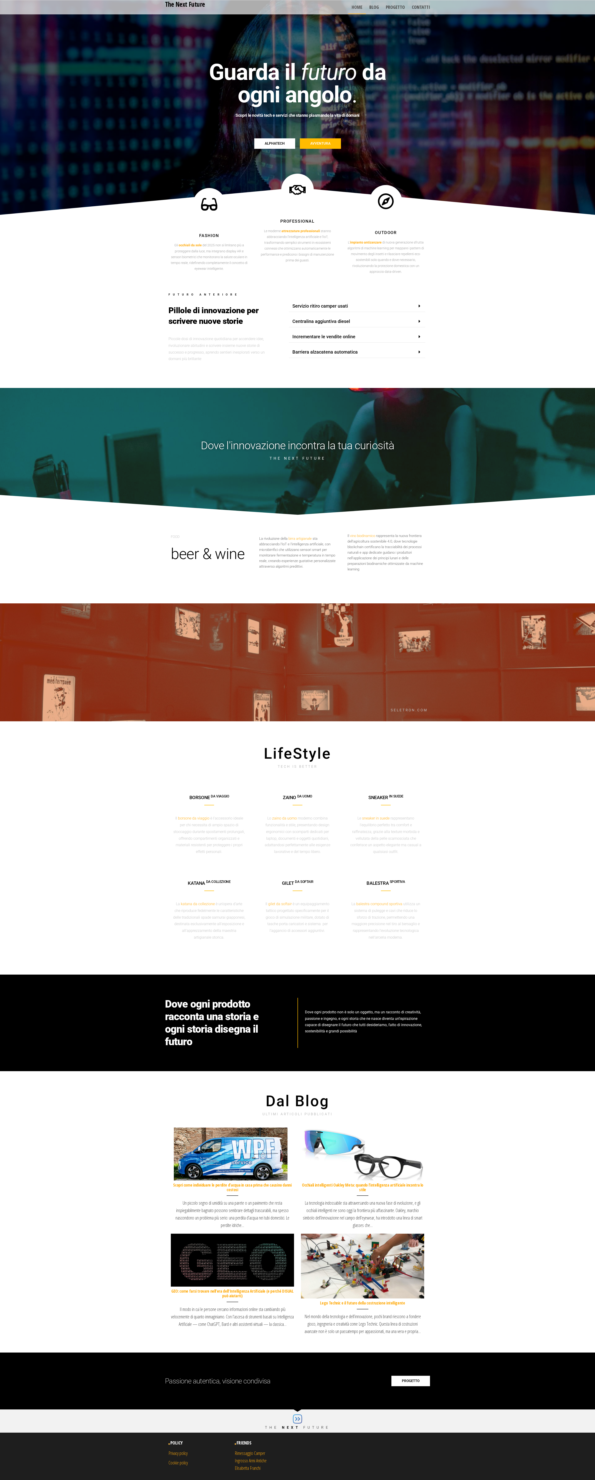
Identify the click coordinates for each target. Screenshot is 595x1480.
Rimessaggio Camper (250, 1453)
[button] (357, 306)
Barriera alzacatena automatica (325, 352)
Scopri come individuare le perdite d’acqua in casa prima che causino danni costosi (232, 1187)
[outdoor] (386, 201)
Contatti (421, 7)
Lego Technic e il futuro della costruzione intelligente (362, 1303)
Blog (374, 7)
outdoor (386, 232)
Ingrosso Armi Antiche (251, 1460)
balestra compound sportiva (379, 904)
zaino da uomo (284, 818)
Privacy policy (178, 1453)
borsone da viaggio (193, 818)
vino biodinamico (362, 536)
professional (297, 221)
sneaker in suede (376, 818)
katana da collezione (198, 904)
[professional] (297, 190)
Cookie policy (178, 1463)
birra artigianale (300, 539)
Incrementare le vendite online (323, 336)
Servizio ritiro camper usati (320, 306)
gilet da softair (280, 904)
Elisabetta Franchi (248, 1468)
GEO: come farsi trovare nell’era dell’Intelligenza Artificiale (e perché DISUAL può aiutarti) (232, 1293)
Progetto (395, 7)
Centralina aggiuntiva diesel (321, 321)
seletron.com (409, 710)
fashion (209, 235)
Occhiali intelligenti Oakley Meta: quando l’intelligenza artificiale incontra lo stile (362, 1187)
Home (357, 7)
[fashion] (209, 204)
